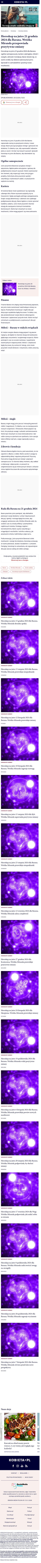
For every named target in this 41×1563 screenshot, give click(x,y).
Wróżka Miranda (15, 568)
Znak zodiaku (29, 568)
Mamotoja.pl (10, 1519)
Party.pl (29, 1508)
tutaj (16, 1560)
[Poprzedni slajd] (1, 1426)
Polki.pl (29, 1511)
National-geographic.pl (10, 1526)
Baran (4, 568)
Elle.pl (10, 1508)
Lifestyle (5, 572)
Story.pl (29, 1526)
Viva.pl (29, 1519)
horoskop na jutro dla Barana (20, 572)
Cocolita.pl (10, 1515)
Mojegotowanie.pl (10, 1522)
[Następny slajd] (37, 1426)
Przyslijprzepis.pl (29, 1515)
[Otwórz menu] (2, 2)
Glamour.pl (10, 1511)
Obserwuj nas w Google (13, 102)
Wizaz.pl (29, 1522)
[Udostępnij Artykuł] (25, 102)
